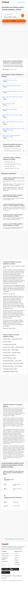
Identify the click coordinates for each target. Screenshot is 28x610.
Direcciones (17, 564)
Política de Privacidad (17, 575)
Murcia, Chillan (15, 349)
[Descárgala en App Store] (14, 569)
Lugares (16, 555)
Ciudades (17, 562)
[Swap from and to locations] (22, 15)
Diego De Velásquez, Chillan (9, 357)
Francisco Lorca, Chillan (8, 347)
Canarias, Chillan (7, 352)
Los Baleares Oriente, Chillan (9, 344)
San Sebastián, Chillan (8, 366)
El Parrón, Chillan (18, 366)
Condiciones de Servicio (6, 575)
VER (20, 148)
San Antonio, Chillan (7, 363)
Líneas (16, 553)
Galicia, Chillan (18, 360)
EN (3, 564)
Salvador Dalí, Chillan (18, 363)
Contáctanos (4, 577)
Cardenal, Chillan (7, 338)
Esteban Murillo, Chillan (8, 360)
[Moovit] (5, 2)
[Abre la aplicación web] (5, 572)
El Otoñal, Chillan (7, 341)
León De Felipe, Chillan (17, 338)
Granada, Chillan (6, 349)
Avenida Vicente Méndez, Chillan (10, 371)
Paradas (16, 559)
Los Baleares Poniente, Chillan (10, 368)
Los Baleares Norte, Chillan (9, 355)
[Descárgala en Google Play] (5, 569)
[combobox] (14, 14)
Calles (16, 557)
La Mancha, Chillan (19, 347)
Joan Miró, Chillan (16, 352)
